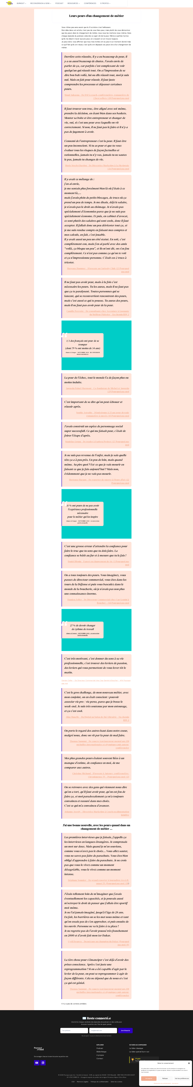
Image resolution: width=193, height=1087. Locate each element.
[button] (189, 1063)
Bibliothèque (101, 1052)
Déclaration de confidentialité (162, 1083)
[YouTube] (37, 1063)
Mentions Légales (82, 1082)
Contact (99, 1058)
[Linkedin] (43, 1063)
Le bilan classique (136, 1048)
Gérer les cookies (116, 1082)
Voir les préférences (182, 1078)
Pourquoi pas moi (120, 391)
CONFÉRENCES (90, 3)
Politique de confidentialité (99, 1082)
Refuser (165, 1078)
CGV (73, 1082)
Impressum (175, 1083)
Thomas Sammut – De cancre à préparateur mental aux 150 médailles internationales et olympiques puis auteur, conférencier (99, 744)
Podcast (99, 1048)
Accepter (148, 1078)
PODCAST (59, 3)
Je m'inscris (125, 1031)
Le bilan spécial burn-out (139, 1052)
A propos (100, 1055)
